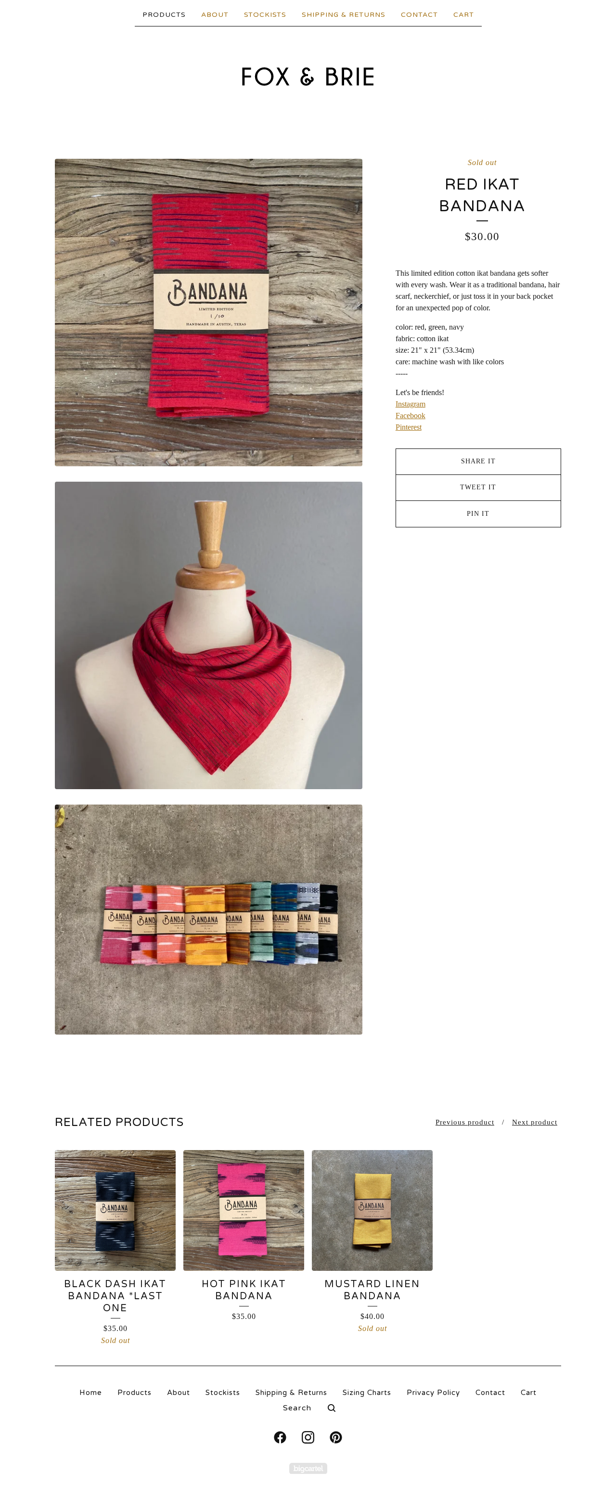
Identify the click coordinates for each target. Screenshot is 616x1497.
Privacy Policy (433, 1392)
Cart (463, 15)
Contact (419, 15)
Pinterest (409, 427)
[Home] (308, 76)
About (215, 15)
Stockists (265, 15)
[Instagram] (308, 1437)
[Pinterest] (336, 1437)
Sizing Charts (367, 1392)
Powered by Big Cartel (308, 1468)
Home (90, 1392)
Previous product (465, 1122)
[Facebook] (280, 1437)
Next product (534, 1122)
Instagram (410, 404)
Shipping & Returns (343, 15)
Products (164, 15)
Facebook (410, 415)
